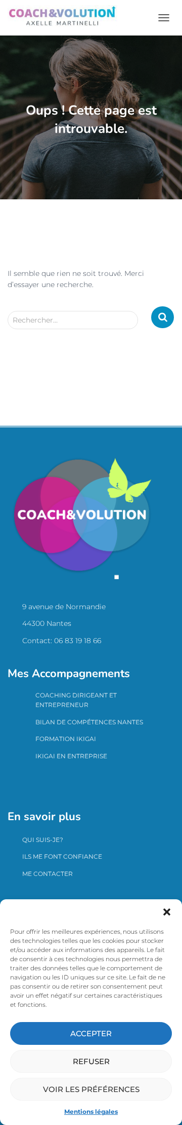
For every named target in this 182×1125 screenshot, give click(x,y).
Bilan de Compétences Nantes (89, 722)
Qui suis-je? (42, 839)
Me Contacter (47, 873)
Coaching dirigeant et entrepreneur (76, 700)
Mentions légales (91, 1111)
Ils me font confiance (62, 856)
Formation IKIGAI (65, 739)
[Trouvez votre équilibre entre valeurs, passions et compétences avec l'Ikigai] (66, 17)
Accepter (91, 1033)
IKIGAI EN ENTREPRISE (71, 756)
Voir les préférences (91, 1089)
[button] (167, 912)
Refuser (91, 1061)
